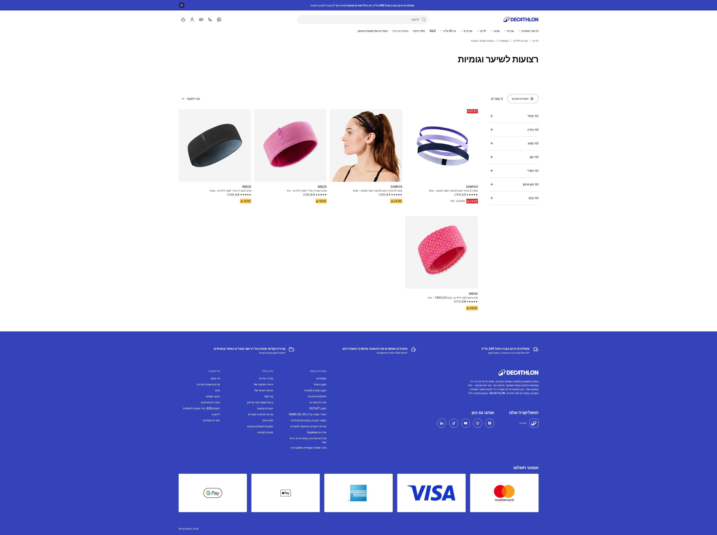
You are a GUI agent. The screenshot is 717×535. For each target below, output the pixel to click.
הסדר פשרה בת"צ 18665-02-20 (307, 414)
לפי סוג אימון (531, 184)
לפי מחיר (533, 116)
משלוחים (321, 378)
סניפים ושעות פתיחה (208, 384)
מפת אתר (267, 420)
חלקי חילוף (419, 30)
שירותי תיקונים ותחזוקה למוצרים (308, 426)
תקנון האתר (319, 384)
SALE (432, 30)
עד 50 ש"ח (449, 30)
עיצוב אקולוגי (212, 396)
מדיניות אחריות (317, 402)
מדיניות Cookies (316, 432)
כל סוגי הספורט (530, 30)
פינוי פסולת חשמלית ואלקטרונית (308, 447)
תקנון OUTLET (317, 408)
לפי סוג (534, 157)
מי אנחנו (215, 378)
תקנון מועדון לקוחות (315, 390)
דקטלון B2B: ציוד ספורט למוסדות (201, 408)
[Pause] (182, 5)
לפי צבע (534, 198)
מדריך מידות (266, 378)
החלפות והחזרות (317, 396)
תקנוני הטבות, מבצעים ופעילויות (308, 420)
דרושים (216, 414)
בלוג (217, 390)
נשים (496, 30)
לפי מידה (533, 130)
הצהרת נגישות (265, 408)
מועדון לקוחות (265, 432)
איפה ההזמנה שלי (263, 384)
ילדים (482, 30)
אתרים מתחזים (211, 420)
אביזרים (467, 30)
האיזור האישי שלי (263, 390)
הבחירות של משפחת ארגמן (373, 30)
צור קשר (268, 396)
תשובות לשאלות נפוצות (260, 426)
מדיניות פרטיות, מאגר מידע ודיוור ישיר (307, 440)
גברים (510, 30)
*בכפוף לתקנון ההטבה (362, 5)
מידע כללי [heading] (267, 371)
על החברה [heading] (214, 371)
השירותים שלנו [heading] (318, 371)
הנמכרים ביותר (400, 30)
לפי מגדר (533, 171)
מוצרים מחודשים (210, 402)
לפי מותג (533, 143)
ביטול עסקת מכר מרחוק (260, 402)
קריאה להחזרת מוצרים (260, 414)
